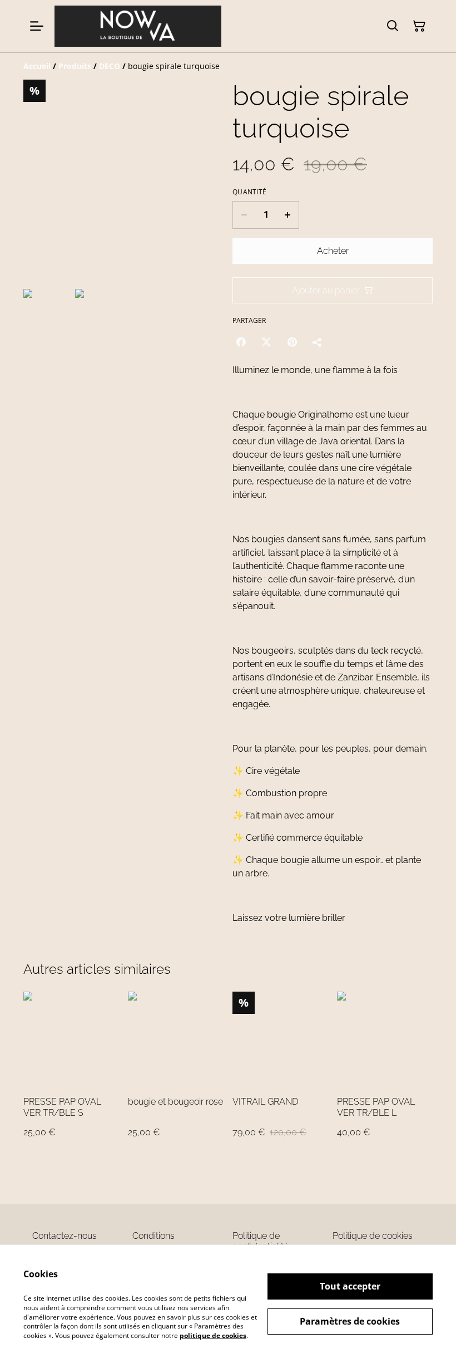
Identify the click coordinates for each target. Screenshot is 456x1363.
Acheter (333, 251)
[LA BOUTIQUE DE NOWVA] (137, 26)
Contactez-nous (64, 1235)
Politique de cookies (373, 1235)
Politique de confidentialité (260, 1241)
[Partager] (317, 342)
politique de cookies (213, 1335)
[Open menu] (36, 26)
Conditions (153, 1235)
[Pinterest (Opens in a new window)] (292, 342)
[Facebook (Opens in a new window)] (240, 342)
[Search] (392, 26)
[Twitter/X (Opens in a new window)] (266, 342)
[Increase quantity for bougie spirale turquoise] (287, 215)
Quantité (249, 192)
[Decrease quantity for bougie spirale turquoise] (243, 215)
